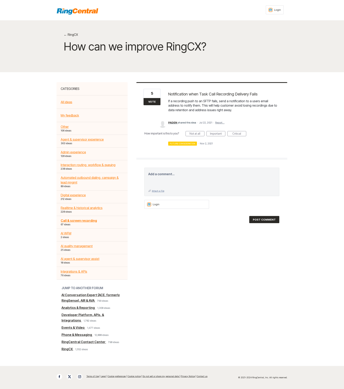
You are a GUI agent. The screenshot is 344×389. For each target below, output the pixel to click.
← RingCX (71, 35)
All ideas (66, 102)
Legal (103, 376)
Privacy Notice (188, 376)
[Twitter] (71, 376)
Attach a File (158, 191)
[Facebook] (61, 376)
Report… (220, 122)
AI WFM (66, 233)
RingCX (67, 349)
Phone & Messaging (77, 335)
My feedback (70, 115)
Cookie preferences (117, 376)
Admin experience (73, 152)
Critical (239, 134)
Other (65, 127)
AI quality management (77, 246)
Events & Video (73, 328)
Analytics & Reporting (78, 308)
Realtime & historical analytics (82, 208)
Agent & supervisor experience (82, 139)
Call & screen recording (79, 221)
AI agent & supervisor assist (80, 259)
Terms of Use (92, 376)
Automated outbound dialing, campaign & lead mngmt (90, 180)
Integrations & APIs (74, 271)
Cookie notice (134, 376)
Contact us (202, 376)
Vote (152, 101)
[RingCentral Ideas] (77, 11)
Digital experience (73, 195)
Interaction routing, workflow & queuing (88, 165)
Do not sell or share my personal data (161, 376)
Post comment (264, 219)
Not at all (197, 134)
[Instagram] (81, 376)
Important (217, 134)
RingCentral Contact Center (84, 342)
